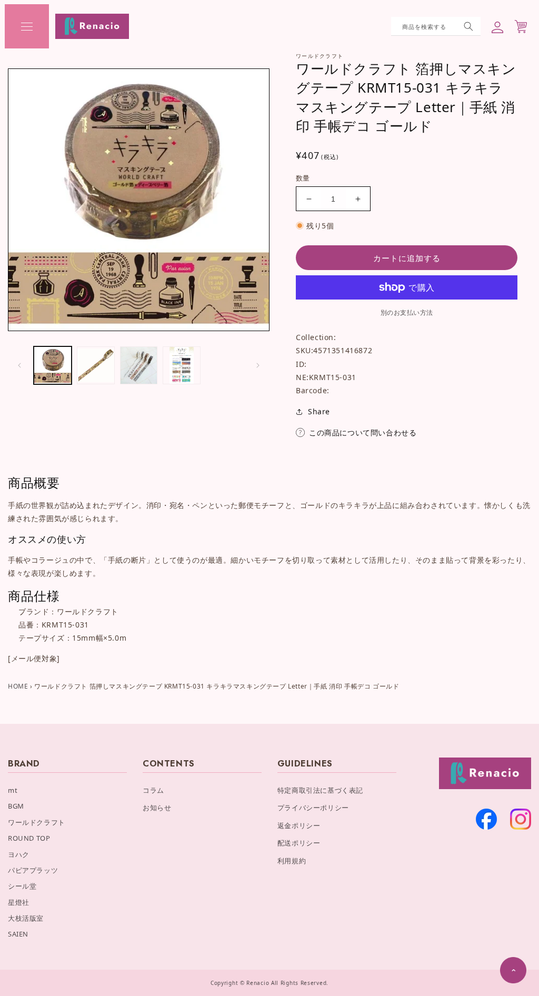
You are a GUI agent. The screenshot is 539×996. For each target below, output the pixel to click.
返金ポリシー (299, 825)
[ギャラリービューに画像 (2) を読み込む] (96, 365)
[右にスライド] (258, 365)
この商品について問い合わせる (362, 432)
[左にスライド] (19, 365)
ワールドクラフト (36, 822)
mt (12, 790)
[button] (27, 26)
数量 (303, 178)
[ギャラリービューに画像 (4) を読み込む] (182, 365)
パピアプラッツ (33, 870)
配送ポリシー (299, 843)
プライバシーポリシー (313, 807)
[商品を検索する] (468, 26)
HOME (18, 686)
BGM (16, 806)
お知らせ (157, 807)
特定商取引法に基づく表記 (320, 790)
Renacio (257, 983)
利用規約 (291, 860)
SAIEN (18, 934)
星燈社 (18, 902)
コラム (153, 790)
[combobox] (436, 26)
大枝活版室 (26, 918)
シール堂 (22, 886)
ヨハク (18, 854)
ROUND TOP (29, 838)
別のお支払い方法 (407, 312)
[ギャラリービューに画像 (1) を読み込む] (53, 365)
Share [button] (319, 411)
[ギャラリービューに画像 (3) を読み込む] (139, 365)
